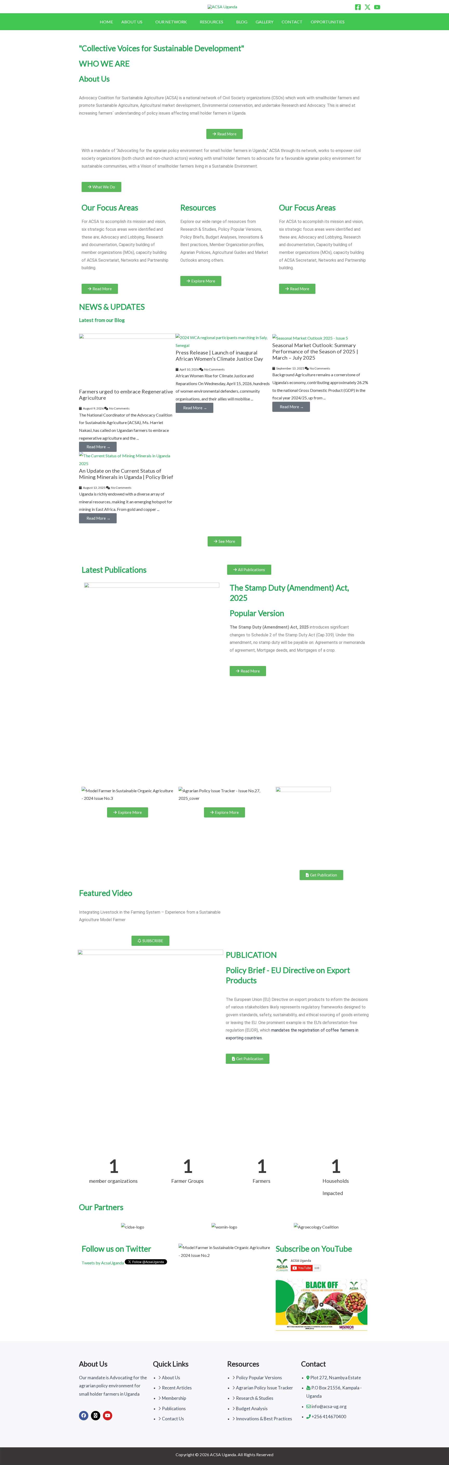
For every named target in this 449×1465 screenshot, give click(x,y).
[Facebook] (358, 7)
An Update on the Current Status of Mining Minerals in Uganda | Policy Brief (126, 473)
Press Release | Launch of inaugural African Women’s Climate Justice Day (219, 355)
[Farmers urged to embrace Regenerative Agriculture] (127, 360)
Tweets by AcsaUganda (103, 1262)
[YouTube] (377, 7)
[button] (144, 21)
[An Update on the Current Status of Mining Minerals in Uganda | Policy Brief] (127, 459)
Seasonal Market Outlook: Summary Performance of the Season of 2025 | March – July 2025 (315, 351)
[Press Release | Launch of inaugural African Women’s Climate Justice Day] (224, 340)
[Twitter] (367, 7)
